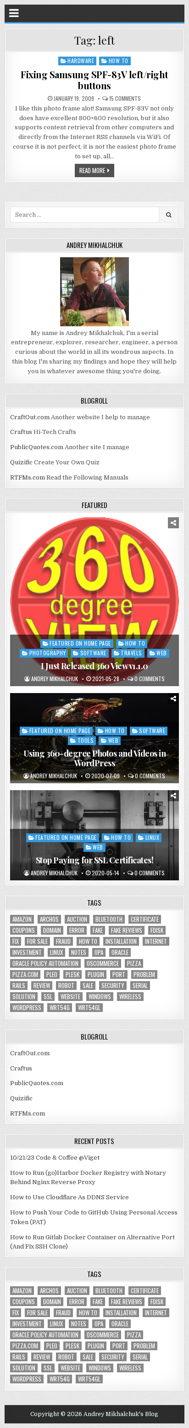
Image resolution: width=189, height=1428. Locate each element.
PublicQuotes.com (36, 447)
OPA (98, 952)
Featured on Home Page (80, 643)
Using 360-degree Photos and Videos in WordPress (94, 758)
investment (27, 952)
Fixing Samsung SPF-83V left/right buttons (94, 80)
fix (15, 941)
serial (140, 985)
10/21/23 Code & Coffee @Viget (55, 1157)
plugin (96, 974)
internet (156, 941)
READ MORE (92, 170)
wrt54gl (89, 1007)
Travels (131, 653)
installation (121, 941)
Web (161, 653)
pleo (51, 974)
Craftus (21, 431)
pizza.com (25, 974)
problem (144, 974)
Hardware (80, 60)
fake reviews (126, 930)
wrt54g (60, 1007)
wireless (130, 996)
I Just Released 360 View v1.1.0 (94, 665)
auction (77, 919)
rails (18, 985)
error (76, 930)
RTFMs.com (27, 477)
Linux (152, 837)
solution (23, 996)
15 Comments (125, 98)
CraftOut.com (30, 417)
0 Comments (149, 679)
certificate (145, 919)
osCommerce (103, 963)
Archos (49, 919)
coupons (23, 930)
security (112, 985)
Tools (86, 740)
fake (98, 930)
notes (78, 952)
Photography (47, 653)
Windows (100, 996)
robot (66, 985)
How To (118, 60)
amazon (22, 919)
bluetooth (108, 919)
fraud (63, 941)
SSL (48, 996)
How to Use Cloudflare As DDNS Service (69, 1197)
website (70, 996)
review (41, 985)
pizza (134, 963)
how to (88, 941)
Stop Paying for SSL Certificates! (95, 860)
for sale (37, 941)
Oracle (119, 952)
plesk (72, 974)
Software (93, 653)
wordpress (26, 1007)
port (118, 974)
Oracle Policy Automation (45, 963)
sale (88, 985)
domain (52, 930)
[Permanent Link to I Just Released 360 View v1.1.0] (94, 601)
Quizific (21, 462)
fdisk (156, 930)
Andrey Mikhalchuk (54, 679)
